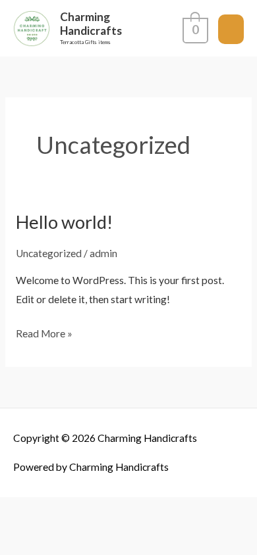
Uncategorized (49, 253)
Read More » (44, 331)
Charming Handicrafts (91, 23)
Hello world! (64, 222)
